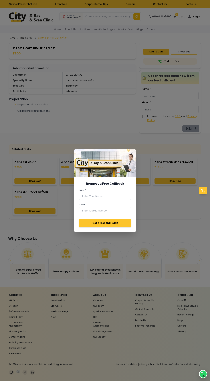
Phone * (82, 204)
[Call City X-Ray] (203, 190)
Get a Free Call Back (105, 223)
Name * (82, 190)
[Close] (131, 153)
